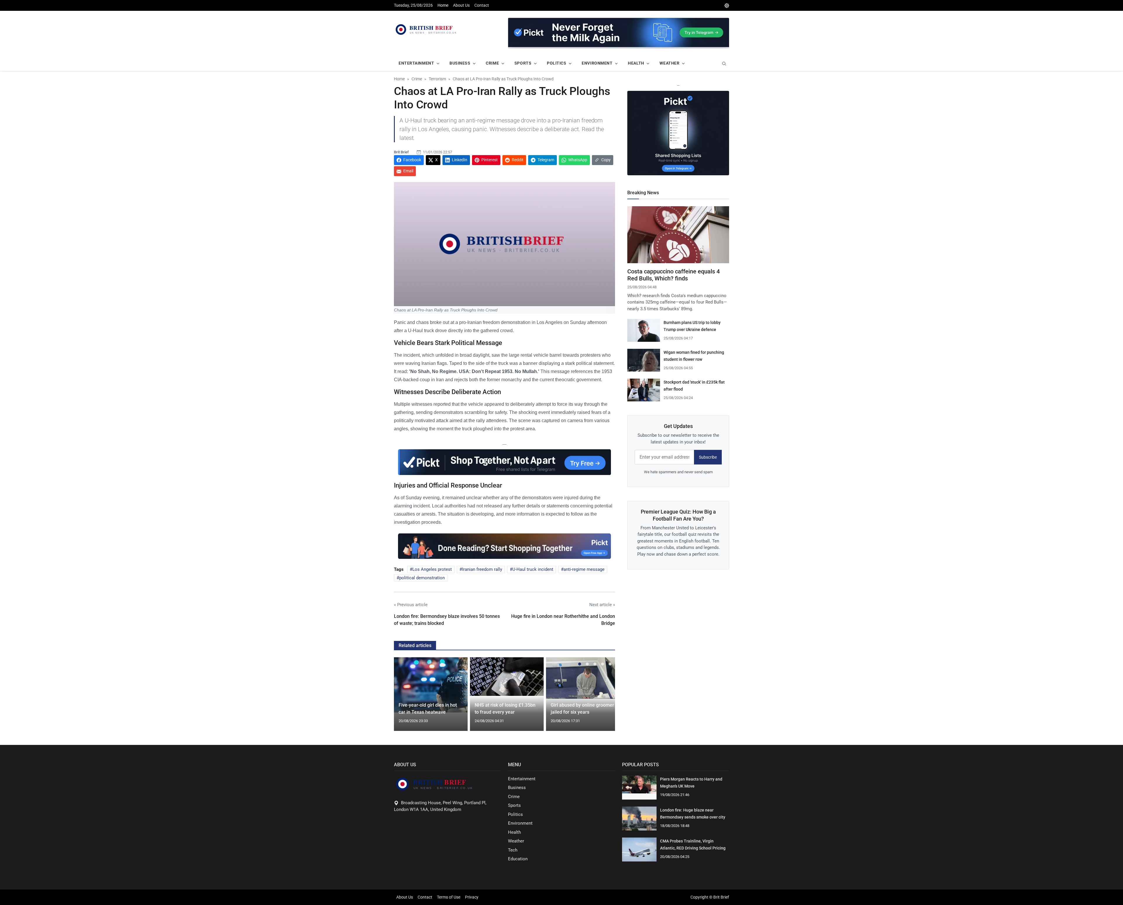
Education (518, 858)
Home (443, 5)
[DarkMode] (726, 5)
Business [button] (459, 63)
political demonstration (422, 577)
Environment (520, 823)
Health (514, 832)
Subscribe (708, 457)
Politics (515, 814)
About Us (461, 5)
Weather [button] (669, 63)
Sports (514, 805)
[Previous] (403, 697)
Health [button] (636, 63)
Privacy (471, 897)
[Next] (605, 697)
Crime (514, 796)
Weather (516, 841)
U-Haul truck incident (532, 569)
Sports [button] (522, 63)
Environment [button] (597, 63)
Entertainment (521, 778)
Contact (481, 5)
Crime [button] (492, 63)
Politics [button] (556, 63)
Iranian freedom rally (482, 569)
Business (517, 787)
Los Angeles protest (432, 569)
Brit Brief (401, 152)
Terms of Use (448, 897)
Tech (512, 850)
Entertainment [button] (416, 63)
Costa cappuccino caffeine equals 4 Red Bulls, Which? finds (673, 275)
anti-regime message (584, 569)
